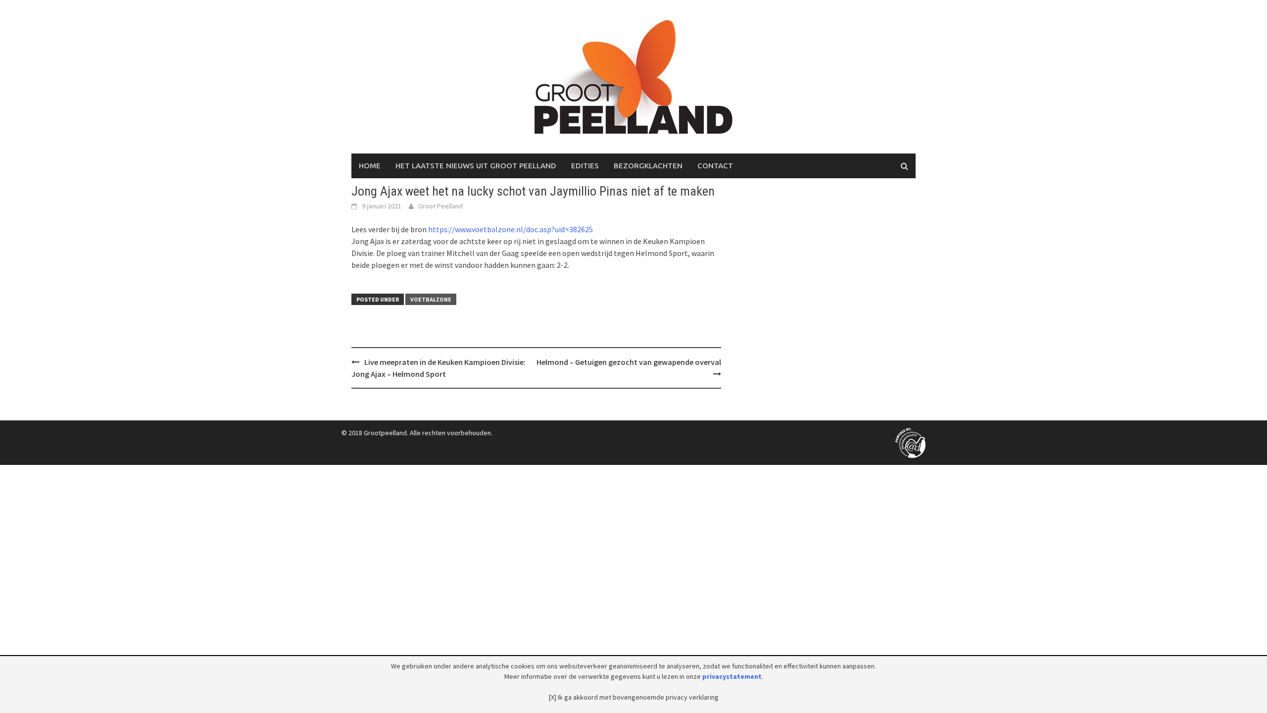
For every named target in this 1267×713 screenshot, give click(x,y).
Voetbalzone (430, 299)
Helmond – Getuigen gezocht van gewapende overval (628, 362)
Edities (585, 165)
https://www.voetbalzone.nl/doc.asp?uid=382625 (510, 229)
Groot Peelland (440, 206)
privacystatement (732, 676)
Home (370, 165)
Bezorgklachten (648, 165)
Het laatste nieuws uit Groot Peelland (475, 165)
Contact (715, 165)
